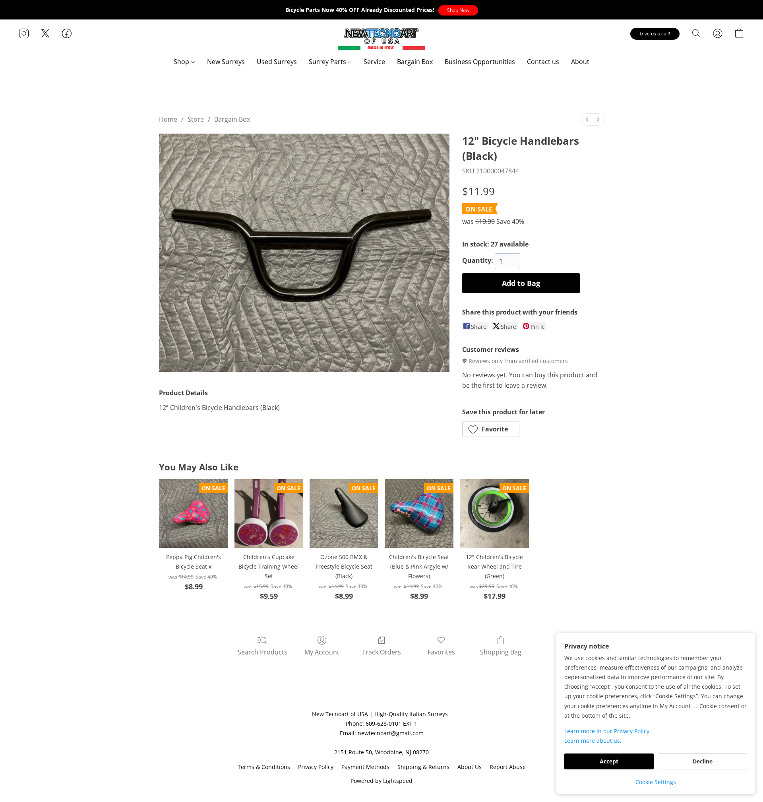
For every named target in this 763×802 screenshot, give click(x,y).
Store (196, 119)
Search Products (262, 652)
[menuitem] (587, 119)
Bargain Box (415, 61)
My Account (321, 652)
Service (374, 61)
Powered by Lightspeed (381, 781)
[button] (458, 10)
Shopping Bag (500, 652)
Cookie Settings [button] (655, 782)
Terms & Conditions (264, 767)
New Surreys (226, 61)
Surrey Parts (328, 61)
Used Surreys (277, 61)
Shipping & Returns (423, 767)
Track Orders (381, 652)
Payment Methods (365, 767)
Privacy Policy (315, 767)
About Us (469, 767)
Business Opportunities (480, 61)
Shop (182, 61)
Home (168, 119)
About (580, 61)
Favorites (441, 652)
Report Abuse (508, 767)
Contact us (543, 61)
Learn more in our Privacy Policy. (607, 731)
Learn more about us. (593, 740)
